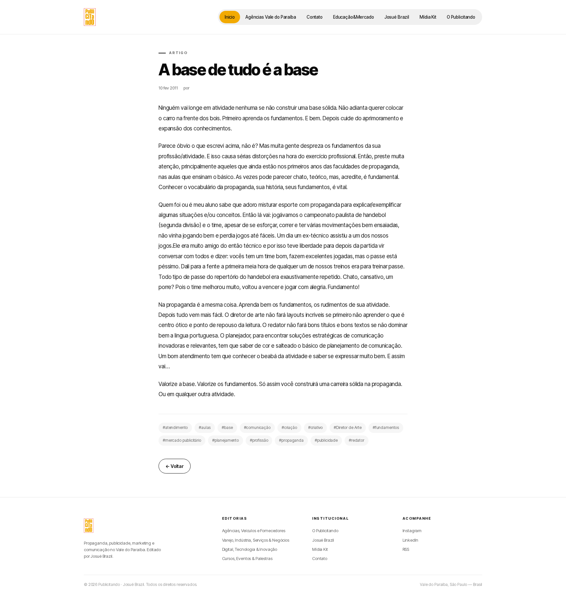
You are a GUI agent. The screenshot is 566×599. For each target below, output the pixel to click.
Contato (315, 17)
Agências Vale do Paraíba (270, 17)
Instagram (412, 530)
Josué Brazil (397, 17)
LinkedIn (411, 540)
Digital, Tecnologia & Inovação (249, 549)
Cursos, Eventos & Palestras (247, 558)
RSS (406, 549)
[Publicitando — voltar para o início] (88, 525)
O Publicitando (461, 17)
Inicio (230, 17)
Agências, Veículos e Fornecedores (253, 530)
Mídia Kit (428, 17)
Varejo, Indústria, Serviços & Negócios (255, 540)
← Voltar (174, 466)
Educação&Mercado (353, 17)
